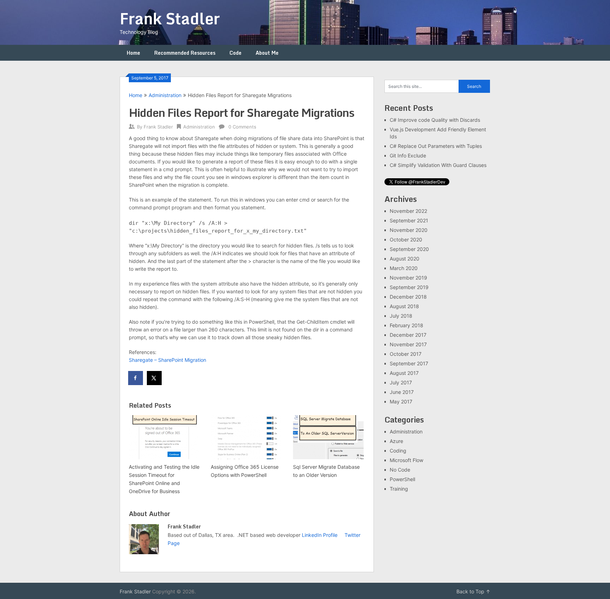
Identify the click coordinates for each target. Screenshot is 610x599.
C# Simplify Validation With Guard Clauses (438, 165)
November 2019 (408, 278)
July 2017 (401, 382)
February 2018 (406, 325)
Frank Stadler (170, 18)
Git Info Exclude (408, 155)
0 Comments (242, 127)
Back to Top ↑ (473, 591)
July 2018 (401, 316)
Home (133, 53)
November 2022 (408, 211)
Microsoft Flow (406, 460)
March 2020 (404, 268)
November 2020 (408, 230)
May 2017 (401, 402)
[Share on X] (155, 378)
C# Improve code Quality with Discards (435, 120)
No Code (400, 470)
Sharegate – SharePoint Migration (167, 360)
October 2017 (405, 354)
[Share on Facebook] (136, 378)
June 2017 (402, 392)
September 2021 (409, 220)
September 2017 (409, 363)
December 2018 (408, 297)
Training (399, 489)
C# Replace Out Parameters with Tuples (436, 146)
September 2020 (409, 249)
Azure (396, 441)
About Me (267, 53)
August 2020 (404, 259)
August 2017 (404, 373)
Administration (165, 95)
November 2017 (408, 344)
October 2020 (406, 239)
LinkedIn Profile (319, 535)
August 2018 (404, 306)
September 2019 (409, 287)
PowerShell (402, 479)
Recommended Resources (184, 53)
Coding (398, 451)
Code (235, 53)
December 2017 (408, 335)
